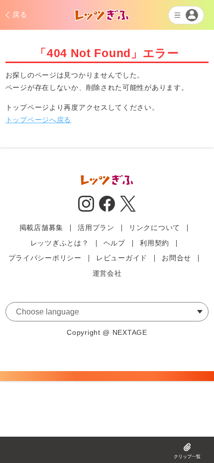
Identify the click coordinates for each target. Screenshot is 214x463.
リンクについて (154, 228)
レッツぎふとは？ (59, 243)
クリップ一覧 (187, 456)
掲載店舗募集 (41, 228)
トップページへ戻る (38, 120)
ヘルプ (114, 243)
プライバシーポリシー (45, 258)
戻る (19, 14)
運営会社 (107, 273)
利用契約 (154, 243)
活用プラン (96, 228)
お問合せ (176, 258)
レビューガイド (121, 258)
